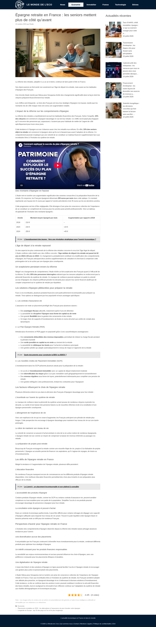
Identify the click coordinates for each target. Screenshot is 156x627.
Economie (76, 5)
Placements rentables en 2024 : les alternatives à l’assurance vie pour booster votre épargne (49, 608)
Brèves (135, 5)
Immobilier (91, 5)
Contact (76, 624)
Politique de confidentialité (102, 624)
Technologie (120, 5)
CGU (113, 624)
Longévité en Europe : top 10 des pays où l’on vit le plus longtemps (40, 610)
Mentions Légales (86, 624)
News (62, 5)
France (106, 5)
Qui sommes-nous (66, 624)
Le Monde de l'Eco (39, 4)
